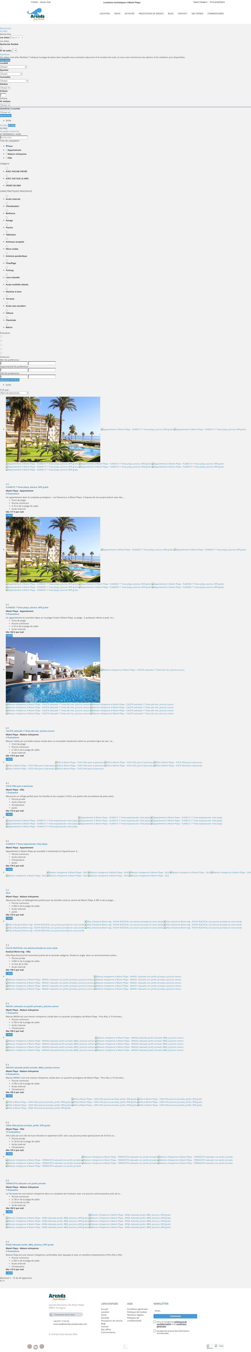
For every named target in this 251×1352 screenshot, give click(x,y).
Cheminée (11, 320)
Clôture (9, 313)
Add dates (5, 60)
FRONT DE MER (13, 185)
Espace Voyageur (200, 2)
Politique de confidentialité (134, 1319)
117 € (12, 511)
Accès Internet (13, 199)
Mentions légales (135, 1314)
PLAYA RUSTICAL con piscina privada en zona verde (32, 948)
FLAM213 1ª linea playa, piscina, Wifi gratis (27, 487)
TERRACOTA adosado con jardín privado (26, 1183)
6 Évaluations (12, 1074)
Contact (182, 13)
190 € (12, 969)
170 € (12, 865)
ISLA (8, 892)
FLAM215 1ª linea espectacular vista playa (26, 843)
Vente (117, 13)
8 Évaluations (12, 493)
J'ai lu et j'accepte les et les (172, 1324)
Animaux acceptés (15, 241)
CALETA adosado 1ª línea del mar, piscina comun (30, 731)
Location (105, 13)
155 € (12, 1150)
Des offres (197, 13)
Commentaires (216, 13)
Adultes (4, 84)
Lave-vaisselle (13, 277)
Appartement (14, 150)
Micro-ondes (12, 248)
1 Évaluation (12, 792)
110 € (12, 755)
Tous (10, 146)
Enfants (4, 91)
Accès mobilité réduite (17, 284)
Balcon (9, 327)
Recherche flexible (9, 44)
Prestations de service (151, 13)
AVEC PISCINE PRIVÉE (16, 171)
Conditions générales (137, 1309)
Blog (170, 13)
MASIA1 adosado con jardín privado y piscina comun (32, 1006)
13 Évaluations (13, 1132)
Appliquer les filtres (9, 379)
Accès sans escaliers (16, 305)
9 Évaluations (12, 614)
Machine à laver (13, 291)
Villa (10, 157)
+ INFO (9, 515)
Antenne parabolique (16, 256)
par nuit (20, 511)
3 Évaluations (12, 1251)
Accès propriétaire (217, 2)
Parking (10, 270)
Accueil (104, 1309)
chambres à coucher (10, 108)
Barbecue (10, 213)
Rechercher (5, 28)
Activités (129, 13)
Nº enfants (5, 101)
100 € (12, 632)
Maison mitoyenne (17, 154)
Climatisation (12, 206)
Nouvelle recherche (9, 131)
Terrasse (10, 298)
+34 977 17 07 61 (61, 1321)
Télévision (11, 234)
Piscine (9, 227)
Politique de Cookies (137, 1312)
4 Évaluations (12, 737)
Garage (9, 220)
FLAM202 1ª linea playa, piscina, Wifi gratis (27, 607)
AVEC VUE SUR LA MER (17, 178)
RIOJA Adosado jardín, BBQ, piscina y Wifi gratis (30, 1244)
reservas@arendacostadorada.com (70, 1324)
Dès (7, 511)
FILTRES (3, 31)
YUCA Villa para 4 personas (19, 786)
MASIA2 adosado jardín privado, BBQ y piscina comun (33, 1067)
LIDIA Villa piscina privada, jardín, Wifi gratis (28, 1125)
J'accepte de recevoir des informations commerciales (173, 1332)
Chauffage (11, 263)
